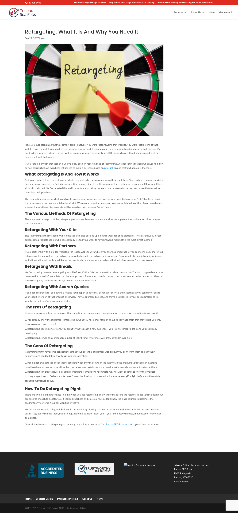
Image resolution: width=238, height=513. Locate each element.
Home (28, 498)
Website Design (44, 498)
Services (178, 12)
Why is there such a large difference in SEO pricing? (132, 3)
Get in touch (225, 12)
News (212, 12)
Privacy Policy (181, 464)
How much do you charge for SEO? (90, 3)
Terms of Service (200, 464)
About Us (196, 12)
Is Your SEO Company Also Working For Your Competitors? (185, 3)
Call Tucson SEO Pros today (116, 424)
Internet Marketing (67, 498)
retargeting (110, 167)
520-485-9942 (34, 2)
